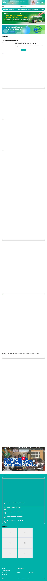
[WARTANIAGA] (23, 6)
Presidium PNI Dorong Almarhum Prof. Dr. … (15, 520)
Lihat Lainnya (23, 50)
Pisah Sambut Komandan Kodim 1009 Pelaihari (25, 43)
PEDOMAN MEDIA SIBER (20, 568)
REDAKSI (3, 568)
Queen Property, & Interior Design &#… (15, 511)
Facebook (5, 572)
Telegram (5, 574)
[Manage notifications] (2, 578)
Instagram (18, 572)
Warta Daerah (17, 42)
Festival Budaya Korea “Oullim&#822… (15, 516)
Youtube (32, 572)
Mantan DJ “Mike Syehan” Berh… (13, 507)
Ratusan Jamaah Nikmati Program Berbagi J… (16, 502)
